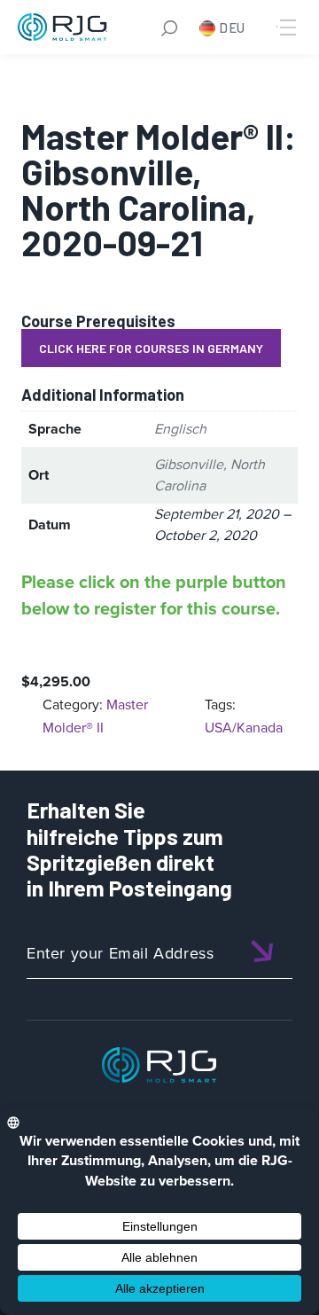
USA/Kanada (244, 727)
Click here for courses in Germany (151, 348)
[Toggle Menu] (286, 27)
